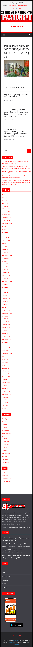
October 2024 (6, 252)
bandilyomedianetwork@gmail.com (19, 527)
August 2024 (5, 258)
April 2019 (5, 365)
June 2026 (5, 200)
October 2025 (6, 220)
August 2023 (5, 284)
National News (6, 433)
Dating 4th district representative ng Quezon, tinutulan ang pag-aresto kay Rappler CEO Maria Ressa (15, 132)
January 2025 (6, 243)
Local (5, 438)
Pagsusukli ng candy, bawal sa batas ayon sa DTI (16, 95)
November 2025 (6, 217)
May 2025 (5, 235)
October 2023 (6, 278)
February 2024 (6, 275)
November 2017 (6, 388)
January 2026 (6, 212)
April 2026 (5, 206)
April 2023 (5, 293)
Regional (6, 444)
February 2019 (6, 371)
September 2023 (7, 281)
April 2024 (5, 270)
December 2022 (6, 304)
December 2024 (6, 246)
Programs (5, 580)
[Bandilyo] (17, 11)
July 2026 (4, 197)
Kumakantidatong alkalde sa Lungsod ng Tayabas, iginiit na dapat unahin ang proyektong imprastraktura (16, 113)
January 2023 (6, 301)
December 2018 (6, 377)
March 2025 (5, 238)
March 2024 (5, 272)
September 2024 (7, 255)
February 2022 (6, 325)
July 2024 (4, 261)
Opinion (4, 451)
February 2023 (6, 298)
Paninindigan (6, 453)
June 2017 (5, 403)
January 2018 (6, 382)
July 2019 (4, 356)
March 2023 (5, 296)
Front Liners (5, 430)
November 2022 (6, 307)
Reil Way (4, 456)
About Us (4, 584)
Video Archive (6, 576)
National (6, 441)
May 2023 (5, 290)
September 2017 (7, 394)
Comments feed (6, 478)
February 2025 (6, 241)
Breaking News (6, 419)
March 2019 (5, 368)
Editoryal (4, 424)
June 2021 (5, 342)
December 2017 (6, 385)
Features (4, 427)
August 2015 (5, 408)
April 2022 (5, 319)
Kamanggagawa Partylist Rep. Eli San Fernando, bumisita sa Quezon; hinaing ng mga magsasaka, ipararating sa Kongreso (16, 182)
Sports (5, 447)
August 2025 (5, 226)
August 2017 (5, 397)
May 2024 (5, 267)
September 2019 (7, 353)
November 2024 (6, 249)
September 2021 (7, 339)
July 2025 (4, 229)
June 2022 (5, 316)
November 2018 (6, 380)
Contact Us (5, 587)
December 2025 (6, 215)
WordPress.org (6, 481)
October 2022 (6, 310)
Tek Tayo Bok (6, 459)
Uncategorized (6, 462)
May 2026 (5, 203)
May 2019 (5, 362)
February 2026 (6, 209)
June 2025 (5, 232)
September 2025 (7, 223)
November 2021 (6, 333)
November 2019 (6, 348)
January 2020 (6, 345)
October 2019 (6, 351)
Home (4, 569)
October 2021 (6, 336)
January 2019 (6, 374)
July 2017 (4, 400)
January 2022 (6, 327)
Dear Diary (5, 422)
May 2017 (5, 406)
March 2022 (5, 322)
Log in (3, 472)
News (3, 436)
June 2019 (5, 359)
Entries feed (5, 475)
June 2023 (5, 287)
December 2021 (6, 330)
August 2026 (5, 194)
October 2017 (6, 391)
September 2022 (7, 313)
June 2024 (5, 264)
